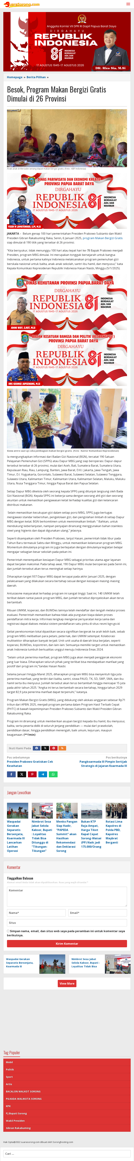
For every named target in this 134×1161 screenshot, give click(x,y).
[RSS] (62, 748)
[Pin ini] (32, 774)
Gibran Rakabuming (18, 1128)
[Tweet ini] (21, 774)
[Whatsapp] (53, 774)
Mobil (9, 1062)
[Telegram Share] (42, 774)
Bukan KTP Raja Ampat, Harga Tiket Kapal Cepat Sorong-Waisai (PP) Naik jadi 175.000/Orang (91, 834)
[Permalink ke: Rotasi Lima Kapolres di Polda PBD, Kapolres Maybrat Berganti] (116, 811)
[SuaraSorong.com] (21, 4)
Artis (9, 1084)
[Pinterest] (54, 748)
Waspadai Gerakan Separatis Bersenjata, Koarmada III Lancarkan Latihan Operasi (19, 966)
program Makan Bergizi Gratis (103, 238)
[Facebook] (36, 748)
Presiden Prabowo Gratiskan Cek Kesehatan (30, 762)
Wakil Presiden (15, 1120)
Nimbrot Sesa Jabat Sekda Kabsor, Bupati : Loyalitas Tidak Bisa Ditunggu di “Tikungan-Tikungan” (86, 966)
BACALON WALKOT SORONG (23, 1091)
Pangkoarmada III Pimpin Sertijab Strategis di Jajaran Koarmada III (103, 762)
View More (67, 983)
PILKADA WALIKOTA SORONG (24, 1098)
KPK (8, 1106)
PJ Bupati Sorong (16, 1113)
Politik (10, 1069)
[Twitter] (45, 748)
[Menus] (128, 4)
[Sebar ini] (11, 774)
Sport (9, 1076)
